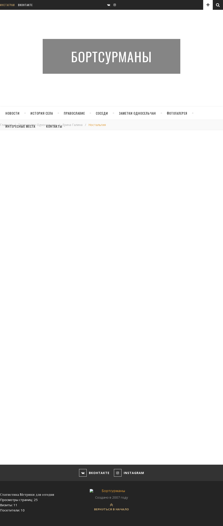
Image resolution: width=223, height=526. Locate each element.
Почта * (6, 412)
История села (41, 113)
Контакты (54, 126)
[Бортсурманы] (111, 490)
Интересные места (20, 126)
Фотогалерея (177, 113)
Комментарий (11, 332)
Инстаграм (7, 5)
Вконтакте (25, 5)
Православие (74, 113)
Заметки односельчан (137, 113)
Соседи (102, 113)
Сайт (3, 429)
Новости (12, 113)
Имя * (4, 395)
